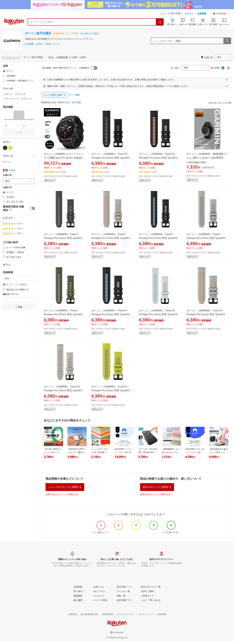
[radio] (4, 71)
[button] (221, 14)
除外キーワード (10, 294)
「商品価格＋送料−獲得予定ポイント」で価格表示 (65, 68)
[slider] (3, 119)
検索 (20, 133)
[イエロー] (10, 148)
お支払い (39, 44)
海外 (13, 170)
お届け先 (7, 175)
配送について (52, 44)
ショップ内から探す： (164, 41)
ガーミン (7, 162)
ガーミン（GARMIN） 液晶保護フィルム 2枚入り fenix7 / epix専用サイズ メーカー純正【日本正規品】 (207, 157)
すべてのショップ (11, 57)
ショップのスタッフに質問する (65, 487)
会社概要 (29, 44)
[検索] (160, 22)
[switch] (32, 208)
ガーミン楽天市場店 (38, 33)
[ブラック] (5, 148)
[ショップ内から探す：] (227, 41)
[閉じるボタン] (227, 80)
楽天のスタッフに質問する (157, 487)
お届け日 (7, 187)
